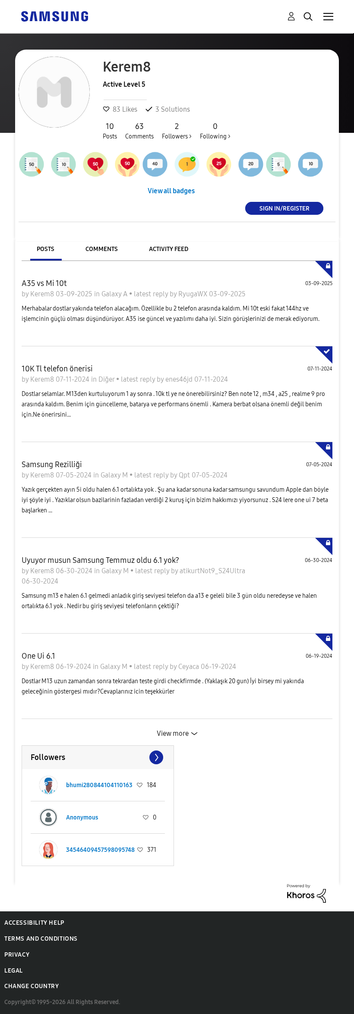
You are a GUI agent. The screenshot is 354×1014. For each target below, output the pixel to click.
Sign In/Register (284, 208)
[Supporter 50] (95, 164)
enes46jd (179, 379)
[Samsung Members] (54, 16)
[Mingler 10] (310, 164)
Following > (215, 131)
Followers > (177, 131)
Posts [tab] (45, 249)
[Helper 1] (187, 164)
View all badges (171, 191)
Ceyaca (189, 666)
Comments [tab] (101, 249)
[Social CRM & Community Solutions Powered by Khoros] (306, 892)
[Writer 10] (63, 164)
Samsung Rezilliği (52, 464)
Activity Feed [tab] (168, 249)
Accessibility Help (34, 922)
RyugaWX (193, 294)
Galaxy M (115, 475)
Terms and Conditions (41, 938)
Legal (13, 970)
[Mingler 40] (155, 164)
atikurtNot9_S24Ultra (212, 571)
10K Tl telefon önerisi (57, 369)
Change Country (31, 986)
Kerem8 (43, 294)
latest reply (152, 294)
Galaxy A (115, 294)
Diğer (107, 379)
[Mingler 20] (251, 164)
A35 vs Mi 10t (44, 283)
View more (173, 733)
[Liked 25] (219, 164)
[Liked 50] (127, 164)
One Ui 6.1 (38, 656)
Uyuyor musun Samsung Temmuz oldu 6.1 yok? (100, 560)
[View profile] (48, 785)
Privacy (16, 954)
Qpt (185, 475)
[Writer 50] (31, 164)
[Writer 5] (278, 164)
